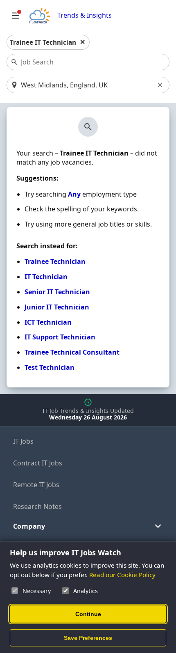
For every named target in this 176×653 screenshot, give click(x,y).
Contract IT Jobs (37, 462)
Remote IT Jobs (36, 484)
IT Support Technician (60, 336)
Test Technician (49, 367)
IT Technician (46, 276)
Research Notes (37, 506)
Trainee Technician (55, 261)
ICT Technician (48, 322)
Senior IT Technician (57, 291)
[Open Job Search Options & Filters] (16, 16)
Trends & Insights (84, 15)
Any (74, 194)
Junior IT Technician (57, 307)
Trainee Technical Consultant (72, 352)
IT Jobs (23, 441)
